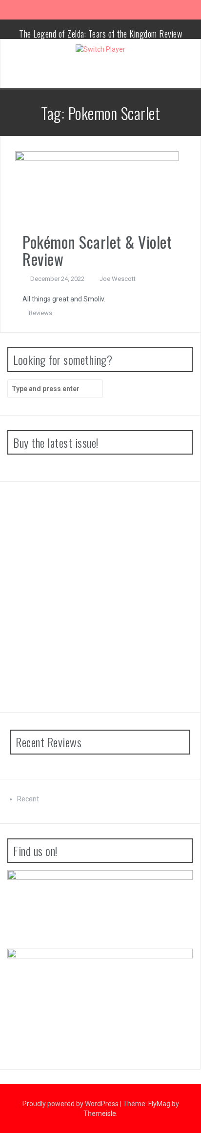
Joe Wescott (118, 278)
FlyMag (159, 1104)
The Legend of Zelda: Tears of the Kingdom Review (100, 33)
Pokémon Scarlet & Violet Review (97, 250)
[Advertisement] (100, 597)
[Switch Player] (100, 49)
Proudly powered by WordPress (71, 1104)
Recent (28, 799)
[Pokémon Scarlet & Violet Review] (97, 192)
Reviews (40, 313)
